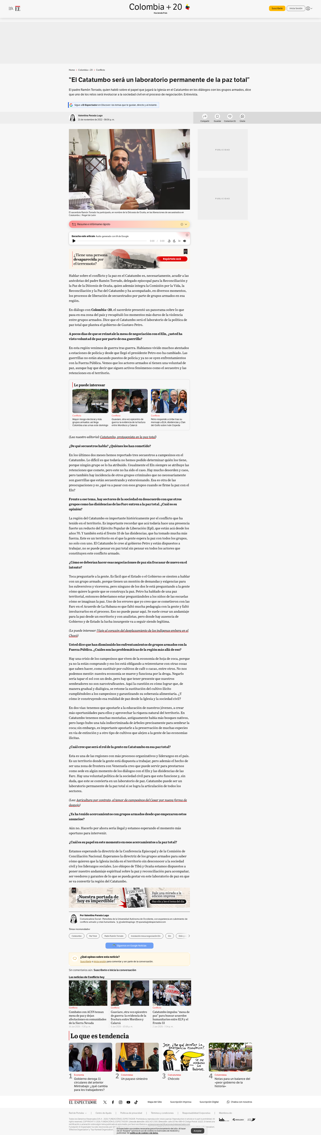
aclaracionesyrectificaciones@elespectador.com (169, 1124)
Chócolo (173, 1079)
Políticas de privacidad (131, 1113)
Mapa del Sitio (155, 1101)
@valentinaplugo (127, 922)
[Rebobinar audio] (169, 240)
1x (179, 241)
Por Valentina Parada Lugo (94, 915)
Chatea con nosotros (241, 1101)
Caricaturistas (174, 1074)
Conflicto (76, 415)
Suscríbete (277, 8)
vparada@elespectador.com (152, 922)
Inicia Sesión (296, 8)
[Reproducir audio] (74, 241)
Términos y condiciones (162, 1113)
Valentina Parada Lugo (90, 115)
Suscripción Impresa (180, 1101)
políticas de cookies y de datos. (144, 1133)
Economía (79, 1074)
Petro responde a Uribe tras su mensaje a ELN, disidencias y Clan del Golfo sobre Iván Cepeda (168, 422)
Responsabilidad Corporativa (196, 1113)
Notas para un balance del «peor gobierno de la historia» (232, 1082)
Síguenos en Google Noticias (131, 945)
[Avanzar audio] (174, 240)
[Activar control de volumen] (184, 241)
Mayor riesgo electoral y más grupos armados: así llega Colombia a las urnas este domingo (90, 422)
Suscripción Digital (209, 1101)
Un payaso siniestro (134, 1079)
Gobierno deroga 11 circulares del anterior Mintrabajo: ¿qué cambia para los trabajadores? (91, 1084)
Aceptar (198, 1130)
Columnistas (127, 1074)
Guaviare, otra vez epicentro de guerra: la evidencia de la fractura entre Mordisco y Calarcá (128, 422)
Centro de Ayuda (104, 1113)
